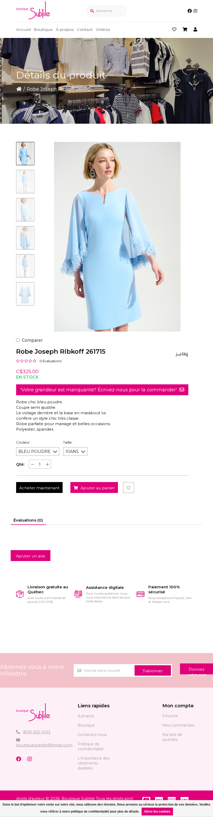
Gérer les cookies (157, 811)
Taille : (68, 442)
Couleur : (23, 442)
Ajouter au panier (98, 487)
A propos (86, 716)
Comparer (32, 340)
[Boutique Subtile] (33, 18)
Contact (85, 29)
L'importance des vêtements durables (93, 763)
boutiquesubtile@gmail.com (44, 744)
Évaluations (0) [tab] (28, 520)
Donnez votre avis (196, 670)
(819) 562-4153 (36, 731)
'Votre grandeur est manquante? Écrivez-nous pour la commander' (98, 390)
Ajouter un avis (30, 556)
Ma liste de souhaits (172, 737)
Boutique (43, 29)
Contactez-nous (92, 734)
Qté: (20, 464)
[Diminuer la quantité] (32, 464)
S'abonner (153, 670)
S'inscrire (170, 716)
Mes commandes (178, 725)
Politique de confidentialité (91, 746)
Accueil (23, 29)
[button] (25, 153)
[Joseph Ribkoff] (181, 354)
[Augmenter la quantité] (47, 464)
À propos (65, 29)
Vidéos (103, 29)
